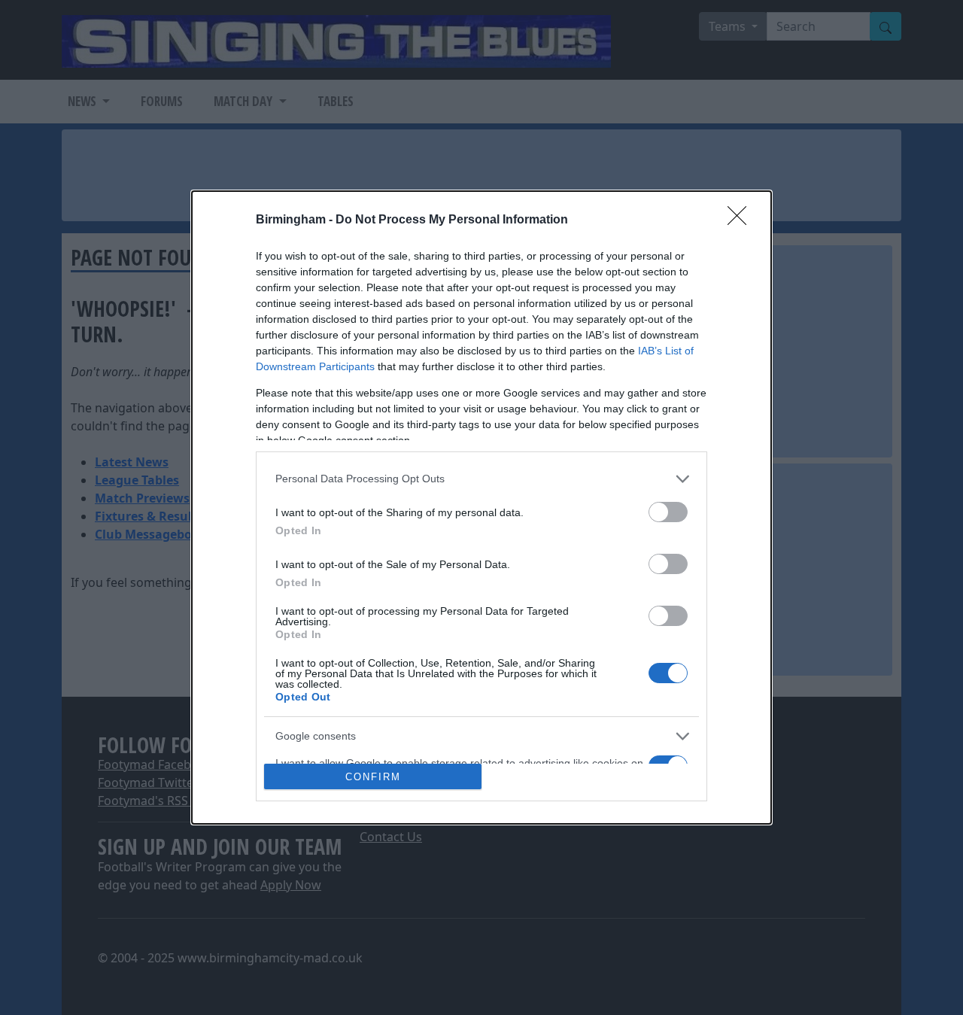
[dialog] (481, 508)
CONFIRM (373, 777)
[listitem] (481, 479)
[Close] (742, 220)
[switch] (668, 512)
